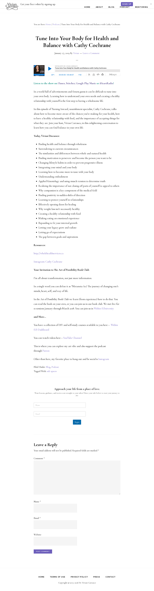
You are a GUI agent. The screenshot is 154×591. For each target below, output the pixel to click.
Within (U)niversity (104, 308)
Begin (77, 422)
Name (37, 501)
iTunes (61, 83)
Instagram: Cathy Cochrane (48, 261)
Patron (46, 350)
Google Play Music (86, 83)
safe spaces (52, 371)
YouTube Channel (72, 337)
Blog (48, 367)
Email (37, 518)
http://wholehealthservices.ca (48, 253)
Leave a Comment (91, 53)
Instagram (104, 359)
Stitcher (70, 83)
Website (37, 534)
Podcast (55, 367)
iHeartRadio (106, 83)
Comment (39, 458)
